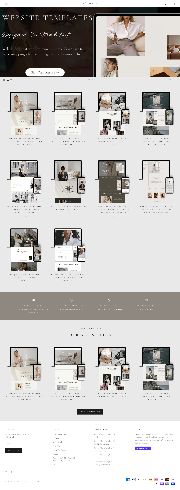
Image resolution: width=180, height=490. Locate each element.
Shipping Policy (58, 442)
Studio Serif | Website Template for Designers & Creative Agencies (68, 278)
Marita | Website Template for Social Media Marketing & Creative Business (23, 209)
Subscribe (13, 451)
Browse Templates (90, 412)
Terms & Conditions (60, 434)
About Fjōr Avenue (59, 450)
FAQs (55, 465)
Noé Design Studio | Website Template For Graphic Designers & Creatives (68, 141)
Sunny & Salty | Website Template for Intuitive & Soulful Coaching (156, 141)
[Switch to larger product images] (4, 80)
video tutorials (35, 309)
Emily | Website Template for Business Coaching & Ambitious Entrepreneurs (24, 141)
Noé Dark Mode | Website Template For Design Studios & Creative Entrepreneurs (112, 209)
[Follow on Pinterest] (11, 472)
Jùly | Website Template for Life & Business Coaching (68, 208)
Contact (55, 454)
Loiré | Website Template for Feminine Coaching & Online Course (24, 278)
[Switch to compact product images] (11, 80)
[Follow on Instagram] (6, 472)
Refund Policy (57, 446)
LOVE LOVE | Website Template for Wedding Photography (112, 139)
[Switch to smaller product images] (8, 80)
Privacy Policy (57, 438)
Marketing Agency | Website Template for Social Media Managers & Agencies (156, 209)
